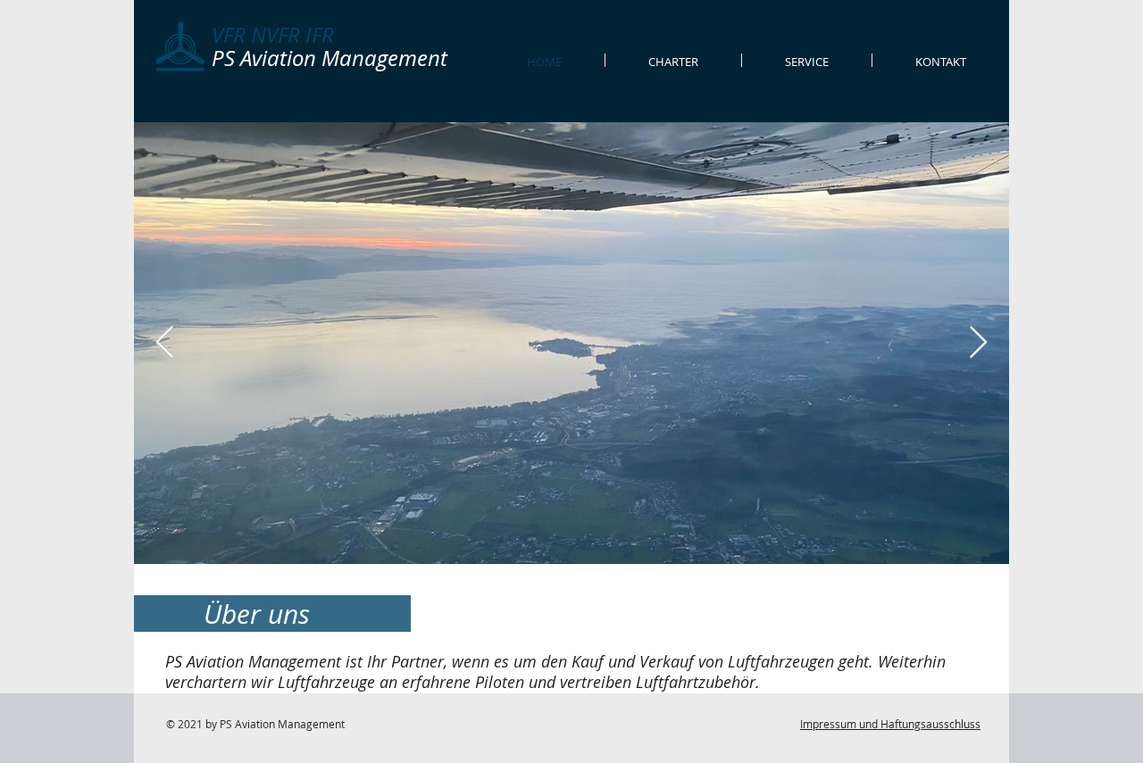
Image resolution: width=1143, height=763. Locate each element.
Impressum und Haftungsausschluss (890, 724)
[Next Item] (978, 343)
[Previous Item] (164, 343)
